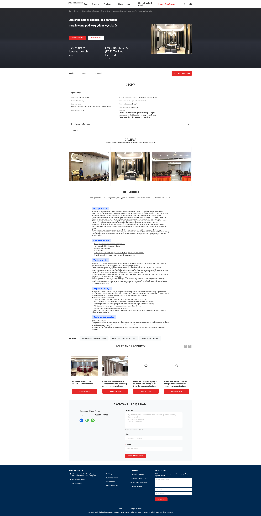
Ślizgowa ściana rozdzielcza (138, 478)
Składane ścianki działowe (90, 11)
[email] (81, 420)
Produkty (77, 11)
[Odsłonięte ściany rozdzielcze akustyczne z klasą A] (115, 365)
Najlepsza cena (77, 38)
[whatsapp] (87, 420)
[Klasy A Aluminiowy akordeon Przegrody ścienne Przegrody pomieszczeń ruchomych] (146, 365)
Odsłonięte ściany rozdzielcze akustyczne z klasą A (113, 383)
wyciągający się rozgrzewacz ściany (94, 338)
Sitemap (121, 508)
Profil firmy (109, 474)
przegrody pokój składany (150, 338)
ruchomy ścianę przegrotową (138, 482)
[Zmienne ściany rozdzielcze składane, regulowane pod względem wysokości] (171, 39)
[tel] (98, 420)
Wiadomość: (130, 410)
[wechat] (93, 420)
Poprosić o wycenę (182, 73)
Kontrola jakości (110, 481)
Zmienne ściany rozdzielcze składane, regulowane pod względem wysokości (175, 383)
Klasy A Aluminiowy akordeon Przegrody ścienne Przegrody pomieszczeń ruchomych (145, 383)
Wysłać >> (161, 499)
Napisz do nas (96, 38)
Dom (70, 11)
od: (127, 434)
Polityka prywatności (136, 508)
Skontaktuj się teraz (135, 456)
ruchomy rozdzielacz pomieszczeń (123, 338)
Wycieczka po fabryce (112, 478)
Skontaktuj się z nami (112, 485)
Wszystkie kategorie (136, 486)
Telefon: (129, 444)
